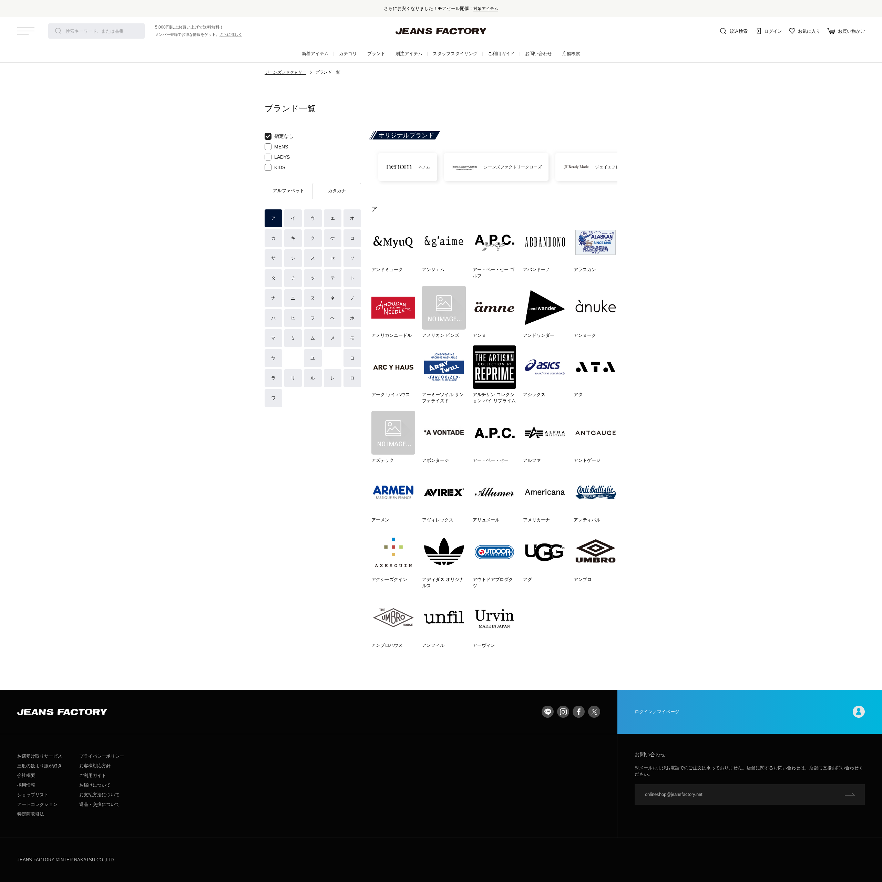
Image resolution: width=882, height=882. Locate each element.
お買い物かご (851, 31)
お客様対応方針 (95, 765)
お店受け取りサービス (39, 756)
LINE (548, 712)
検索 (58, 31)
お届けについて (95, 785)
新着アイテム (315, 53)
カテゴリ (348, 53)
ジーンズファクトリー (285, 72)
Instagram (563, 712)
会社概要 (26, 775)
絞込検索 (739, 31)
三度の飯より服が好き (39, 765)
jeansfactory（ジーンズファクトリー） (441, 31)
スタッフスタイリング (455, 53)
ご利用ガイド (501, 53)
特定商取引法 (30, 814)
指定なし (284, 136)
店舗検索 (571, 53)
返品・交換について (99, 804)
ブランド (376, 53)
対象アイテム (485, 8)
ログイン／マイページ (657, 711)
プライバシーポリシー (101, 756)
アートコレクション (37, 804)
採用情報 (26, 785)
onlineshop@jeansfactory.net (673, 794)
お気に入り (809, 31)
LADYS (282, 157)
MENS (281, 146)
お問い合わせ (538, 53)
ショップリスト (33, 794)
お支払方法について (99, 794)
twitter (594, 712)
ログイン (773, 31)
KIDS (279, 167)
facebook (579, 712)
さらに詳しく (230, 34)
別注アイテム (409, 53)
